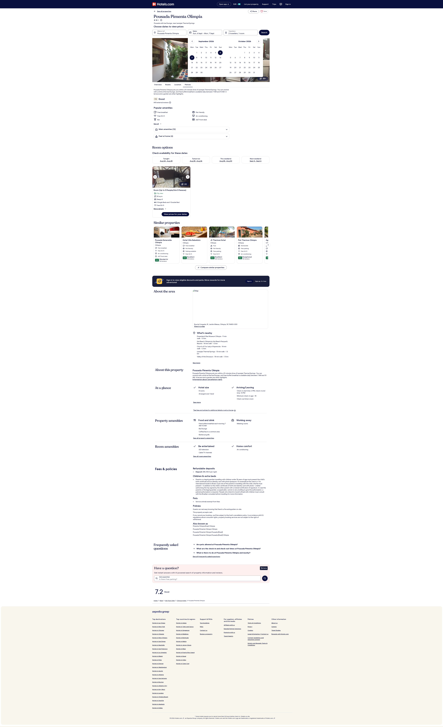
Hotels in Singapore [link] (182, 630)
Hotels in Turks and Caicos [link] (185, 627)
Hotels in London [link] (158, 693)
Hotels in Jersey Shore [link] (183, 645)
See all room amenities (202, 456)
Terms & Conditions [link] (254, 623)
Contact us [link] (203, 630)
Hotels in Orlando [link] (158, 634)
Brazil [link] (161, 601)
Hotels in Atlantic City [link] (159, 686)
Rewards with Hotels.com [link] (280, 634)
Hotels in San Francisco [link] (160, 649)
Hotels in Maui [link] (181, 649)
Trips (274, 4)
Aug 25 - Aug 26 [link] (196, 161)
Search (264, 32)
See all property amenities (203, 438)
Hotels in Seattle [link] (158, 700)
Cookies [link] (250, 630)
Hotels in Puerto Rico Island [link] (185, 652)
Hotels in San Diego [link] (159, 641)
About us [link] (274, 623)
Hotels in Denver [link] (157, 663)
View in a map (199, 326)
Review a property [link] (206, 634)
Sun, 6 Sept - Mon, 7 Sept (203, 33)
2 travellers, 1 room (236, 33)
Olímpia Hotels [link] (181, 601)
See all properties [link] (164, 11)
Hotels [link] (156, 601)
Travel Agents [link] (228, 636)
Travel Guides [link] (276, 630)
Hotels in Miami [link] (157, 656)
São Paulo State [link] (170, 601)
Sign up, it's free (260, 281)
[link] (263, 11)
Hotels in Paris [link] (157, 660)
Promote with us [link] (229, 632)
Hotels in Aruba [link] (181, 623)
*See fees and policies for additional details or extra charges (213, 410)
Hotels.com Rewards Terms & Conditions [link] (257, 644)
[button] (196, 52)
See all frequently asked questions (206, 556)
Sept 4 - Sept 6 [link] (255, 161)
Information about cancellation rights (207, 379)
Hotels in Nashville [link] (158, 645)
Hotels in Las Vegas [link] (158, 623)
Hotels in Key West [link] (158, 689)
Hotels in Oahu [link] (181, 660)
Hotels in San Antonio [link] (159, 678)
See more (196, 363)
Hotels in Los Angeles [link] (159, 652)
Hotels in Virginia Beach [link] (160, 697)
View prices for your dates (175, 214)
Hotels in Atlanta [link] (158, 675)
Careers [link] (274, 627)
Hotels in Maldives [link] (182, 634)
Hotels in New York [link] (158, 627)
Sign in (288, 4)
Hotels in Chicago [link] (158, 630)
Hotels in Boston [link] (158, 682)
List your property (251, 4)
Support (265, 4)
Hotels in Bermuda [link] (182, 638)
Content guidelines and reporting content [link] (256, 638)
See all (156, 124)
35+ (264, 78)
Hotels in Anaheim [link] (158, 704)
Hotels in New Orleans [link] (159, 638)
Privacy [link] (250, 627)
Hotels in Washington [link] (159, 667)
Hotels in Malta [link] (181, 641)
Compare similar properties (212, 267)
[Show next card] (268, 245)
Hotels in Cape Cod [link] (182, 663)
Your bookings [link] (204, 623)
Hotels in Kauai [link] (181, 656)
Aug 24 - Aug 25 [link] (166, 161)
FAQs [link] (201, 627)
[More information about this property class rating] (161, 20)
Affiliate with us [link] (229, 625)
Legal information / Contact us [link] (258, 634)
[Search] (265, 578)
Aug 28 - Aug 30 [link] (226, 161)
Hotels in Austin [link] (157, 671)
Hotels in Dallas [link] (157, 708)
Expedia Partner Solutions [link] (232, 629)
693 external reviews (161, 102)
